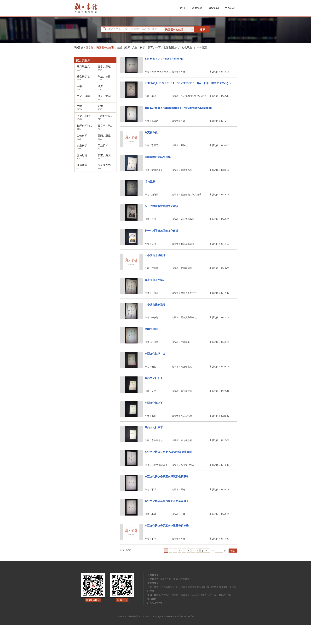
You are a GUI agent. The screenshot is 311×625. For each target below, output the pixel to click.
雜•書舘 (78, 47)
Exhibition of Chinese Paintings (164, 58)
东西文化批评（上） (156, 353)
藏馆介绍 (213, 8)
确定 (232, 550)
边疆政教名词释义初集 (158, 157)
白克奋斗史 (151, 132)
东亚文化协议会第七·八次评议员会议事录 (168, 452)
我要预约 (197, 8)
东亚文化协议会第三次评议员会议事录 (167, 476)
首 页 (183, 8)
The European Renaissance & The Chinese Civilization (178, 107)
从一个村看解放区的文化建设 (161, 206)
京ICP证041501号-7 (184, 616)
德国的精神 (151, 329)
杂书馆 (94, 8)
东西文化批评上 (154, 378)
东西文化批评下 (154, 402)
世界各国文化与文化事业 (177, 47)
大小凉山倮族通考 (155, 304)
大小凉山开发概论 (155, 255)
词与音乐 (150, 181)
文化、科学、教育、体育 (146, 47)
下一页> (205, 550)
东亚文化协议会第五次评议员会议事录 (167, 525)
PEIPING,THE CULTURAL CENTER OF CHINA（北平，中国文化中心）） (188, 83)
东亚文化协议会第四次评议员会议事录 (167, 501)
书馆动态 (230, 8)
